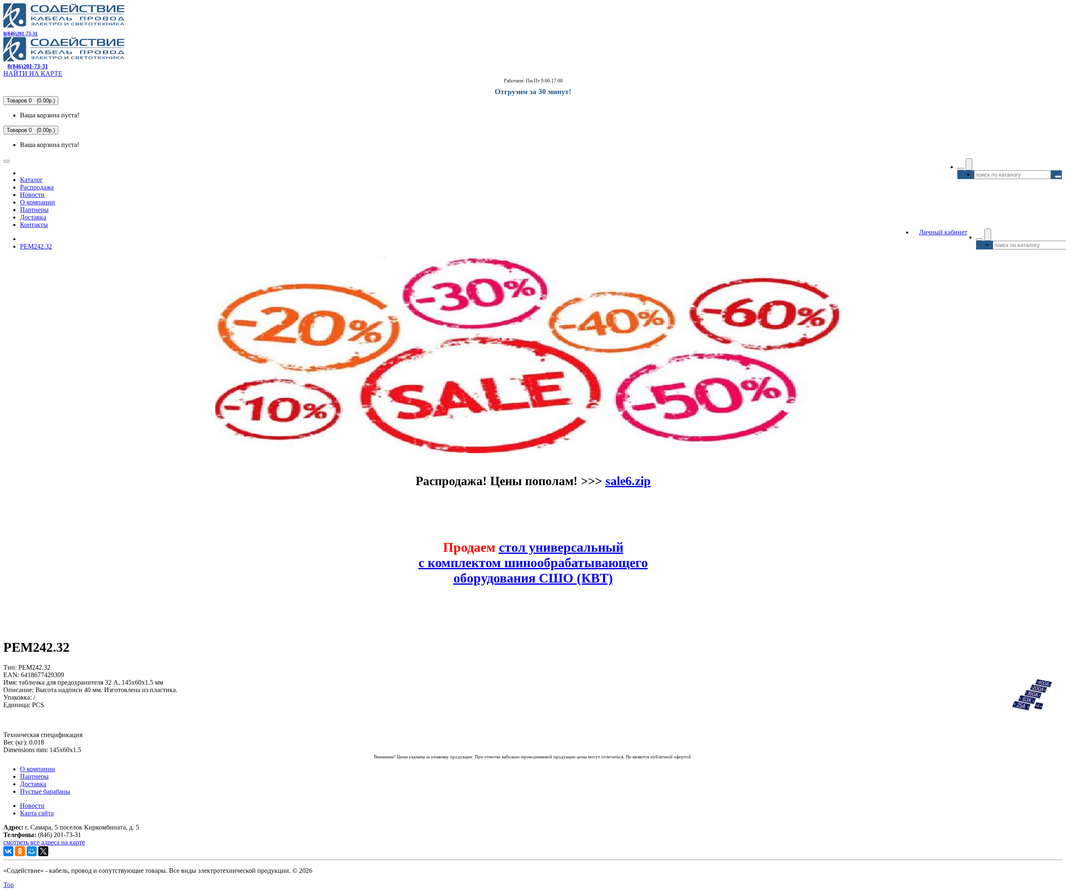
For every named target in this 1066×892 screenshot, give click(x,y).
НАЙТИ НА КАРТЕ (32, 73)
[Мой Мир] (32, 851)
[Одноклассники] (20, 851)
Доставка (33, 217)
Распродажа (37, 187)
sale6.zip (628, 481)
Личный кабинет (943, 232)
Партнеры (34, 209)
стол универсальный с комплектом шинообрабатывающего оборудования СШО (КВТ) (533, 563)
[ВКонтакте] (8, 851)
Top (8, 884)
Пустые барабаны (45, 791)
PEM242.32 (36, 246)
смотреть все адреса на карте (44, 842)
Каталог (31, 179)
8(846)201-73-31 (20, 34)
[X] (43, 851)
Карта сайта (37, 813)
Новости (32, 194)
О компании (37, 202)
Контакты (34, 224)
